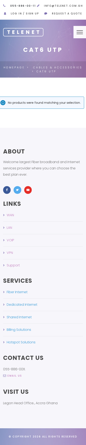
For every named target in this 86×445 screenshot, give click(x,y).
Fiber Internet (17, 292)
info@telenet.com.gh (63, 6)
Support (13, 265)
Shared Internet (19, 317)
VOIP (10, 240)
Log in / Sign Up (25, 13)
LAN (9, 227)
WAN (10, 215)
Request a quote (67, 13)
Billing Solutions (19, 329)
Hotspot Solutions (21, 342)
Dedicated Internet (22, 304)
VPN (10, 252)
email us (15, 375)
